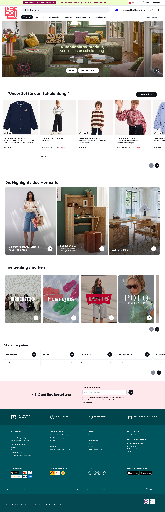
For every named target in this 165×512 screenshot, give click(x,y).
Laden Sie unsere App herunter (60, 449)
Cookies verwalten (67, 489)
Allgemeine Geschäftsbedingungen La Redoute (19, 489)
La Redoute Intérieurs (134, 449)
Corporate (91, 438)
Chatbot (13, 447)
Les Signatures (101, 17)
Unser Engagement (95, 449)
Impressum (79, 489)
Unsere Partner (133, 431)
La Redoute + (54, 441)
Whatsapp (14, 450)
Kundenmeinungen (42, 489)
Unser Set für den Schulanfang (77, 17)
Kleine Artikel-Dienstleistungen (60, 435)
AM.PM (129, 452)
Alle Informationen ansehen (136, 435)
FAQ (12, 435)
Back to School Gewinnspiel (47, 17)
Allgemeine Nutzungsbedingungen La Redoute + (100, 489)
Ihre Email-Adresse (91, 387)
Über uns (91, 431)
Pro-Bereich (152, 17)
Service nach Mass (56, 431)
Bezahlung (53, 443)
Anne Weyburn (132, 446)
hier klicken (87, 402)
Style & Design (93, 441)
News (90, 435)
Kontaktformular (16, 453)
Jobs (90, 443)
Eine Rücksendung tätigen (20, 441)
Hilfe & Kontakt (16, 431)
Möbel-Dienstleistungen (58, 438)
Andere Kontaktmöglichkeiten (21, 456)
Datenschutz (55, 489)
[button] (157, 10)
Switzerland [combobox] (153, 489)
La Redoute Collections (135, 443)
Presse (90, 446)
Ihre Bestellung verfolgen (19, 438)
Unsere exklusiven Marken (136, 440)
